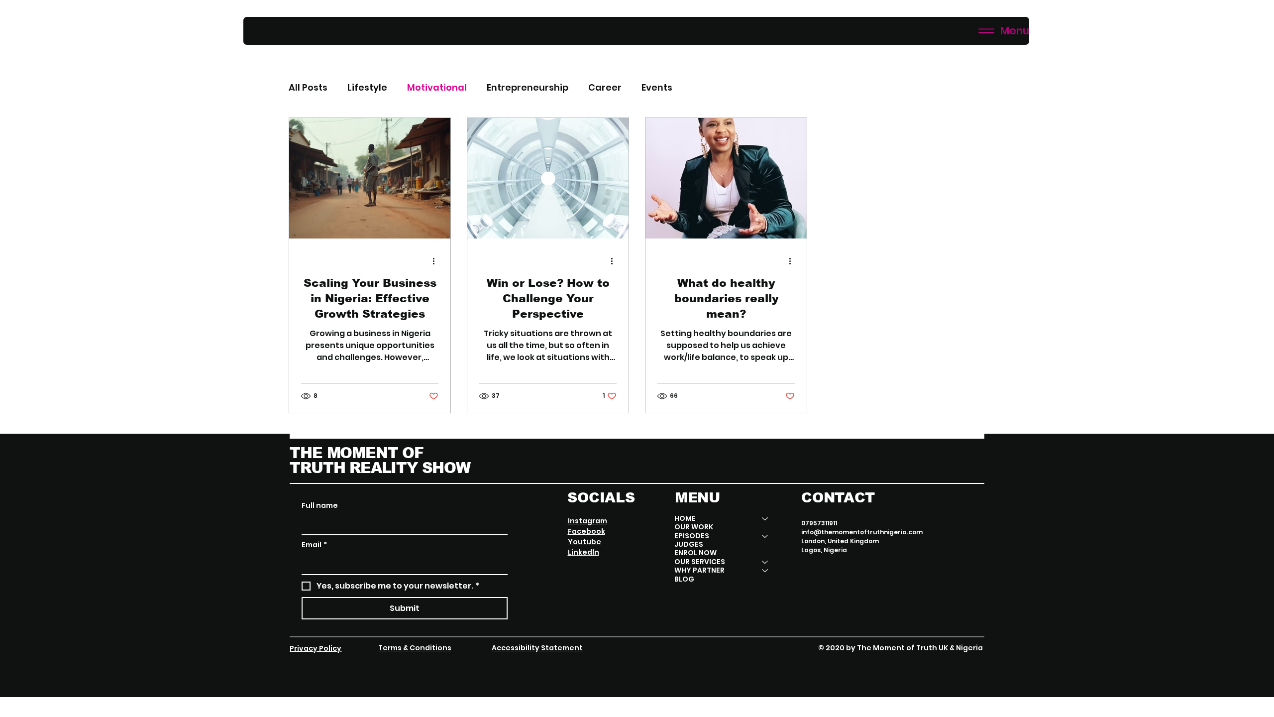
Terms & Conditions (414, 648)
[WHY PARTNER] (765, 570)
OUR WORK (693, 527)
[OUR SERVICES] (765, 562)
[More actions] (437, 261)
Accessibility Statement (537, 648)
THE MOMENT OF (356, 453)
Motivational (437, 88)
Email (314, 545)
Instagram (587, 521)
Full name (320, 505)
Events (656, 88)
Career (605, 88)
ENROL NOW (695, 553)
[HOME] (765, 518)
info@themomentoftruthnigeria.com (862, 532)
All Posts (308, 88)
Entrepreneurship (527, 88)
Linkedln (583, 552)
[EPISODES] (765, 536)
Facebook (586, 531)
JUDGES (688, 544)
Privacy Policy (315, 648)
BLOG (684, 579)
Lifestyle (367, 88)
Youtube (584, 542)
